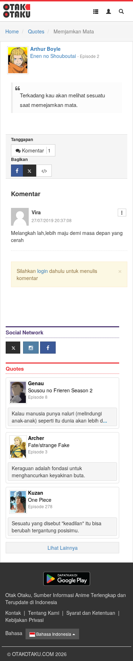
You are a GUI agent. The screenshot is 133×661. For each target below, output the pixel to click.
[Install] (66, 579)
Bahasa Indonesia (53, 634)
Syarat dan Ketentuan (90, 612)
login (42, 270)
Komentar (36, 150)
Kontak (13, 612)
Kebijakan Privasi (24, 619)
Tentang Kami (43, 612)
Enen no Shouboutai (53, 55)
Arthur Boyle (45, 48)
